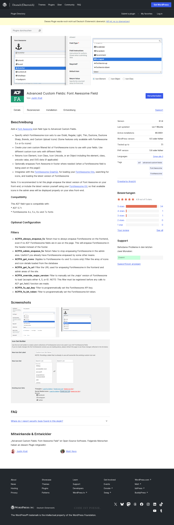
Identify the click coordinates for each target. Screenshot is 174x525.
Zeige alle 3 (158, 156)
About (13, 480)
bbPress (140, 488)
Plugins (45, 488)
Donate (108, 488)
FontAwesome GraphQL (46, 172)
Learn (75, 480)
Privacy (14, 492)
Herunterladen (154, 96)
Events (107, 484)
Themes (45, 484)
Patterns (45, 492)
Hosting (14, 488)
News (13, 484)
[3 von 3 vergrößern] (106, 343)
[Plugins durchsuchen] (39, 30)
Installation (51, 110)
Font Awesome (25, 129)
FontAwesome (156, 174)
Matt (138, 484)
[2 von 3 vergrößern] (106, 311)
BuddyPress (141, 492)
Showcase (46, 480)
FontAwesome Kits (85, 172)
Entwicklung (69, 110)
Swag (107, 492)
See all (160, 230)
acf (139, 163)
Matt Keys (71, 451)
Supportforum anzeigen (129, 264)
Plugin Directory (18, 13)
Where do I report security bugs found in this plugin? (37, 421)
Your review (123, 230)
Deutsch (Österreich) (46, 508)
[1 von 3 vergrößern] (55, 311)
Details (17, 110)
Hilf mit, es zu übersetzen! (118, 21)
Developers (78, 488)
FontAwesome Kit (78, 186)
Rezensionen (33, 110)
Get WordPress (161, 5)
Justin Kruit (36, 98)
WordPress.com (143, 480)
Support (159, 110)
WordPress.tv (80, 492)
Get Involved (110, 480)
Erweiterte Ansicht (126, 181)
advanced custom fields (152, 163)
